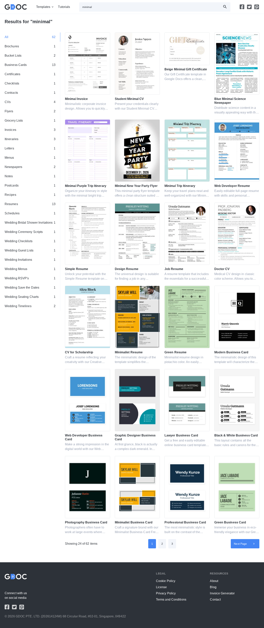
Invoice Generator (222, 593)
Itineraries (30, 139)
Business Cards (30, 64)
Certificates (30, 74)
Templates (43, 7)
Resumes (30, 204)
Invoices (30, 129)
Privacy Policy (166, 593)
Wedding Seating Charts (30, 296)
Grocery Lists (30, 120)
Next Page (240, 543)
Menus (30, 157)
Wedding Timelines (30, 306)
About (214, 581)
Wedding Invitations (30, 259)
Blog (213, 587)
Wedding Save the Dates (30, 287)
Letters (30, 148)
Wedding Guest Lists (30, 250)
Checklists (30, 83)
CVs (30, 102)
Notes (30, 176)
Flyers (30, 111)
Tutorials (64, 7)
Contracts (30, 92)
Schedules (30, 213)
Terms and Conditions (171, 599)
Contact (215, 599)
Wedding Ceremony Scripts (30, 231)
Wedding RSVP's (30, 278)
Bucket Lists (30, 55)
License (161, 587)
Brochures (30, 46)
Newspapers (30, 167)
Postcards (30, 185)
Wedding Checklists (30, 241)
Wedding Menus (30, 269)
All (30, 37)
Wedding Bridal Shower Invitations (30, 222)
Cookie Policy (165, 581)
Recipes (30, 194)
